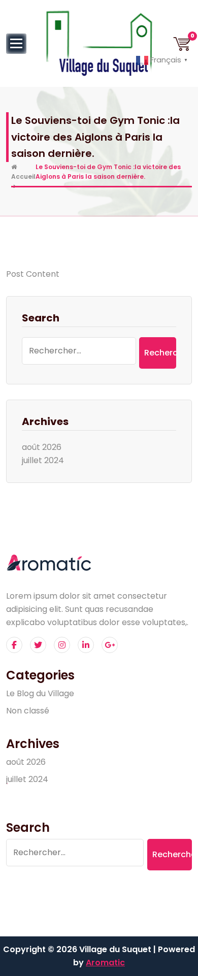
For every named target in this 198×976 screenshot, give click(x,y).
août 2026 (41, 447)
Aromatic (105, 962)
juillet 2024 (43, 460)
